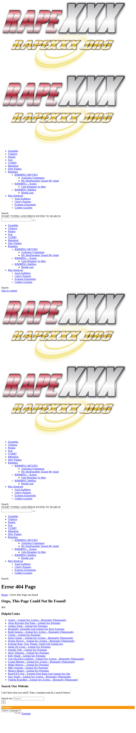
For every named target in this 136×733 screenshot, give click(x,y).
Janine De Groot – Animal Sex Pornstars (29, 646)
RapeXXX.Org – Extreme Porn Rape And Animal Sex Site (39, 673)
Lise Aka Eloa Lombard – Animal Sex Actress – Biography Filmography (46, 658)
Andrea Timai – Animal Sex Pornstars (28, 626)
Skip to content (9, 290)
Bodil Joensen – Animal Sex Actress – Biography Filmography (41, 632)
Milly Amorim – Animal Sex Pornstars (28, 667)
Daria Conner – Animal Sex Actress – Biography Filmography (40, 638)
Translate (26, 713)
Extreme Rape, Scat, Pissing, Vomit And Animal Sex (35, 643)
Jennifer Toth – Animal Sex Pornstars (27, 649)
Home (4, 594)
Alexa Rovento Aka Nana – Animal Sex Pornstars (34, 623)
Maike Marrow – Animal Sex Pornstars (28, 664)
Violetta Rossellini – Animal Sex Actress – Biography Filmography (43, 679)
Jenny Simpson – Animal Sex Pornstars (28, 652)
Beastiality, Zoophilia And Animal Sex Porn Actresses (36, 629)
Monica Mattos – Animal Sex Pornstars (28, 670)
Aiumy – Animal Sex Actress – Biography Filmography (37, 620)
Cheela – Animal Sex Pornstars (24, 635)
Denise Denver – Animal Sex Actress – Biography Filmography (41, 641)
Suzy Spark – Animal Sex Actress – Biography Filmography (39, 676)
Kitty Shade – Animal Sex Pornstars (27, 655)
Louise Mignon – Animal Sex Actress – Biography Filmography (41, 661)
